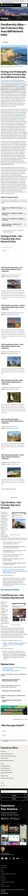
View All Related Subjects (7, 760)
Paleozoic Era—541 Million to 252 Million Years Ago (12, 219)
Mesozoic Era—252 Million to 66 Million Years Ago (12, 214)
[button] (14, 680)
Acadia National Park (5, 765)
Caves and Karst (4, 758)
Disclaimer (3, 879)
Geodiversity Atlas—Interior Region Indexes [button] (11, 700)
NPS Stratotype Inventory (10, 589)
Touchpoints (6, 741)
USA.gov (3, 884)
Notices (2, 871)
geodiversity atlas (9, 489)
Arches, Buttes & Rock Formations (8, 756)
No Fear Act (3, 877)
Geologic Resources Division (7, 778)
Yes (5, 731)
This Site (14, 795)
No (5, 735)
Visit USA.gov (4, 893)
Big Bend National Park (6, 770)
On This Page (8, 42)
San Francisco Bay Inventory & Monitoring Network (14, 667)
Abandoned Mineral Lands (7, 753)
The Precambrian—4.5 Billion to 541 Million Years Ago (11, 225)
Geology (4, 18)
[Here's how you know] (14, 1)
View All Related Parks (7, 772)
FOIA (2, 869)
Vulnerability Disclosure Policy (7, 881)
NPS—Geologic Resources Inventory (11, 670)
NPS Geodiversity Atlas (8, 669)
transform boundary (8, 118)
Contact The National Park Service (8, 873)
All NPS (14, 799)
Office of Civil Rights (5, 886)
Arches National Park (5, 768)
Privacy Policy (4, 867)
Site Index (3, 785)
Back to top (14, 497)
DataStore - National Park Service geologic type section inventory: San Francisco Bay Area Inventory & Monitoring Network (15, 571)
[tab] (14, 680)
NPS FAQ (3, 875)
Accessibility (3, 865)
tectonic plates (19, 113)
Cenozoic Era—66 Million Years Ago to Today (12, 208)
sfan (15, 489)
